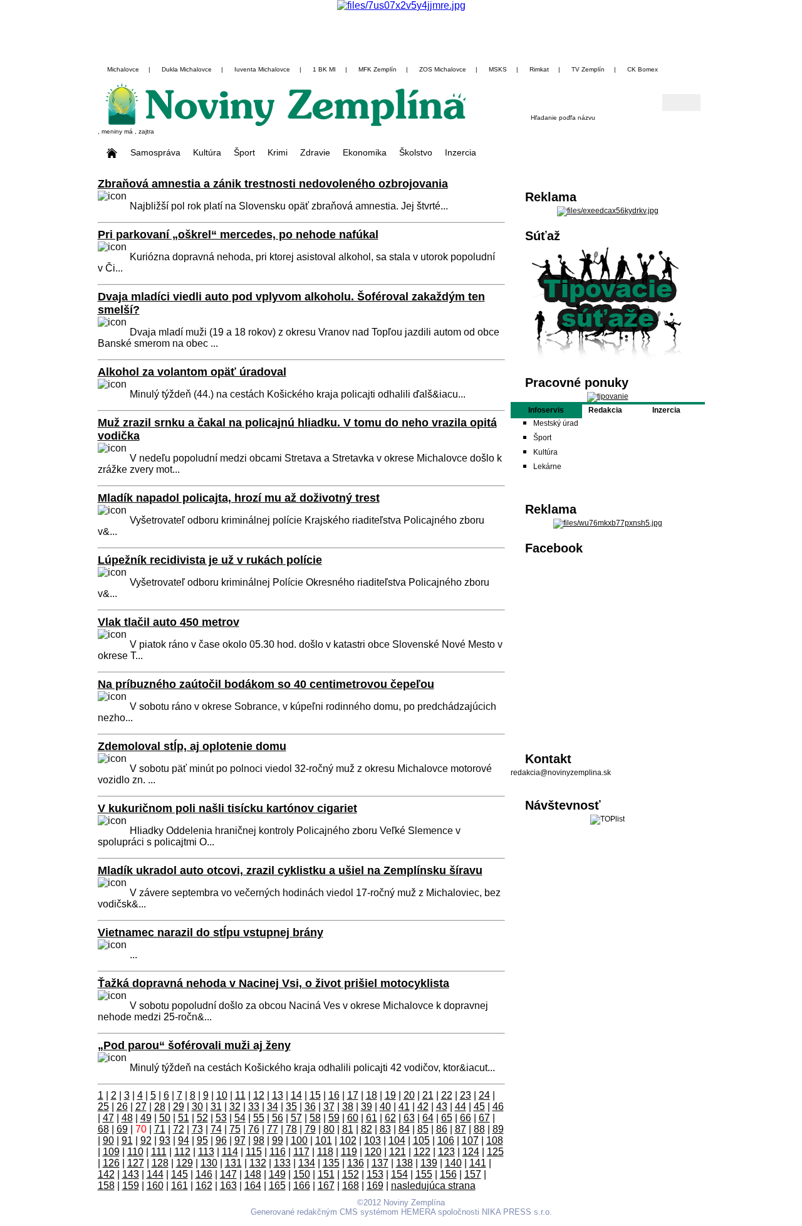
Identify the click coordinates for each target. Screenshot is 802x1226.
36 (310, 1106)
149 (277, 1174)
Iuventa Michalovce (262, 69)
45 (479, 1106)
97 (240, 1140)
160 (155, 1185)
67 (484, 1117)
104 (396, 1140)
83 (385, 1129)
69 (122, 1129)
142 (106, 1174)
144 (155, 1174)
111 (159, 1151)
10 (221, 1095)
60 (352, 1117)
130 (208, 1163)
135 (331, 1163)
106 (445, 1140)
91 (127, 1140)
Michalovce (123, 69)
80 (329, 1129)
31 (216, 1106)
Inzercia (460, 152)
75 (235, 1129)
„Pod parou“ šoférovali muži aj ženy (194, 1045)
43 (441, 1106)
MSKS (498, 69)
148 (252, 1174)
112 (182, 1151)
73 (197, 1129)
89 (498, 1129)
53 (221, 1117)
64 (428, 1117)
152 (350, 1174)
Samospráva (155, 152)
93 (164, 1140)
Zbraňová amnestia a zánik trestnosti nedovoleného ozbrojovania (273, 183)
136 (355, 1163)
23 (465, 1095)
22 (446, 1095)
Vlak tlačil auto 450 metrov (168, 622)
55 (258, 1117)
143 (130, 1174)
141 (477, 1163)
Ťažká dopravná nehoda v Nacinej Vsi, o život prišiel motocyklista (273, 983)
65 (446, 1117)
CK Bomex (642, 69)
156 (448, 1174)
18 (371, 1095)
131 (233, 1163)
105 (421, 1140)
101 (323, 1140)
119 (349, 1151)
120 (373, 1151)
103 (372, 1140)
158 (106, 1185)
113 (206, 1151)
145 (179, 1174)
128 (160, 1163)
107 (470, 1140)
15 (315, 1095)
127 (135, 1163)
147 (228, 1174)
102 (348, 1140)
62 (390, 1117)
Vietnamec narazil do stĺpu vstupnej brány (210, 932)
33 (253, 1106)
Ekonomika (365, 152)
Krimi (278, 152)
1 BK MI (324, 69)
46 (498, 1106)
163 (228, 1185)
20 (409, 1095)
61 (371, 1117)
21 (428, 1095)
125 (495, 1151)
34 (272, 1106)
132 (257, 1163)
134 (306, 1163)
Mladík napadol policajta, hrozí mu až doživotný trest (239, 498)
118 (325, 1151)
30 (197, 1106)
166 (301, 1185)
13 (277, 1095)
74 (216, 1129)
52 (202, 1117)
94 (183, 1140)
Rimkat (539, 69)
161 (179, 1185)
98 (258, 1140)
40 (385, 1106)
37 (329, 1106)
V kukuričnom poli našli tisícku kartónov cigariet (227, 808)
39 (366, 1106)
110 (135, 1151)
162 (203, 1185)
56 (277, 1117)
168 (350, 1185)
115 (254, 1151)
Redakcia (605, 410)
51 (183, 1117)
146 (203, 1174)
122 (422, 1151)
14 (296, 1095)
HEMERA (418, 1212)
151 (326, 1174)
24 (484, 1095)
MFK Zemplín (377, 69)
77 (272, 1129)
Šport (244, 152)
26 (122, 1106)
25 (103, 1106)
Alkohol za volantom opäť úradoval (192, 372)
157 (472, 1174)
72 (178, 1129)
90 (108, 1140)
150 (301, 1174)
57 (296, 1117)
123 (446, 1151)
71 (159, 1129)
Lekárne (547, 466)
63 (409, 1117)
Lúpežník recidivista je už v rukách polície (210, 560)
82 (366, 1129)
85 (423, 1129)
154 (399, 1174)
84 (404, 1129)
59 (334, 1117)
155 (423, 1174)
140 (453, 1163)
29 (178, 1106)
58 (315, 1117)
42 (423, 1106)
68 (103, 1129)
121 (397, 1151)
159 (130, 1185)
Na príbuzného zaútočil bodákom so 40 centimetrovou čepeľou (266, 684)
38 (347, 1106)
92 (146, 1140)
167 (326, 1185)
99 (277, 1140)
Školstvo (415, 152)
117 (301, 1151)
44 (460, 1106)
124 (470, 1151)
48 (127, 1117)
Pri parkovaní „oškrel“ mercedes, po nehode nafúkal (238, 234)
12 (258, 1095)
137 (380, 1163)
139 (428, 1163)
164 (252, 1185)
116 (277, 1151)
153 (375, 1174)
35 (291, 1106)
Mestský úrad (555, 423)
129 (184, 1163)
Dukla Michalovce (187, 69)
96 (221, 1140)
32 (235, 1106)
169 (375, 1185)
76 (253, 1129)
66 (465, 1117)
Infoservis (546, 410)
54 (240, 1117)
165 (277, 1185)
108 (494, 1140)
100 (299, 1140)
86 (441, 1129)
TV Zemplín (588, 69)
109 (111, 1151)
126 (111, 1163)
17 (352, 1095)
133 (282, 1163)
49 (146, 1117)
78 (291, 1129)
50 (164, 1117)
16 (334, 1095)
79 (310, 1129)
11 (240, 1095)
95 (202, 1140)
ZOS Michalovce (442, 69)
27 (141, 1106)
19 (390, 1095)
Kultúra (207, 152)
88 (479, 1129)
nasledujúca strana (433, 1185)
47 (108, 1117)
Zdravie (315, 152)
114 (230, 1151)
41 (404, 1106)
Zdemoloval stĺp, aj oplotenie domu (192, 746)
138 (404, 1163)
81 (347, 1129)
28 (159, 1106)
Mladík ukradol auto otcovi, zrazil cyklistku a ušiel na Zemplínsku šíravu (290, 870)
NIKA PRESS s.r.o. (517, 1212)
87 (460, 1129)
